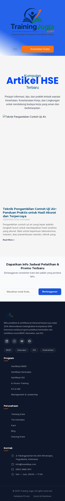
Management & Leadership (24, 394)
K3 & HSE (16, 389)
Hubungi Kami (18, 436)
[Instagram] (14, 341)
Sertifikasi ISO (18, 377)
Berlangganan (49, 291)
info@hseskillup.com (26, 464)
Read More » (9, 240)
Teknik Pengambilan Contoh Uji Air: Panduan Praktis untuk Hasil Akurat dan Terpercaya (29, 212)
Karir (13, 425)
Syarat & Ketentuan (42, 496)
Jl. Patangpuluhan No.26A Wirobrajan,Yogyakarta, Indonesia (34, 457)
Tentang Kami (18, 414)
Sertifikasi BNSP (19, 366)
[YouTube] (22, 341)
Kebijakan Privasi (22, 496)
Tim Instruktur (18, 419)
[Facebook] (29, 341)
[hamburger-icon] (14, 49)
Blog (13, 431)
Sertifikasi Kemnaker (21, 372)
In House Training (20, 383)
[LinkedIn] (7, 341)
